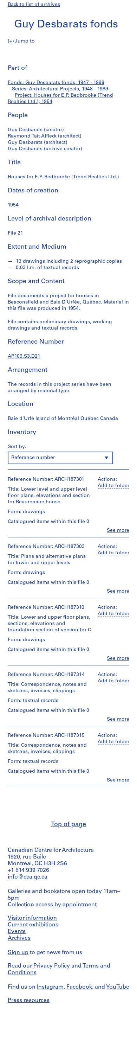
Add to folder (113, 486)
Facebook (79, 987)
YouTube (117, 987)
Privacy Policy (51, 966)
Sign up (18, 953)
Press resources (29, 1000)
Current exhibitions (33, 925)
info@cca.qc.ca (27, 877)
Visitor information (32, 918)
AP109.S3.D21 (24, 356)
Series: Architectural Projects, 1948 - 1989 (60, 89)
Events (17, 931)
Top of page (68, 825)
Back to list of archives (34, 4)
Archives (19, 938)
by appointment (75, 905)
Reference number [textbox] (33, 457)
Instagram (50, 987)
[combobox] (60, 458)
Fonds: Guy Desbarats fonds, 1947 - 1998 (56, 82)
